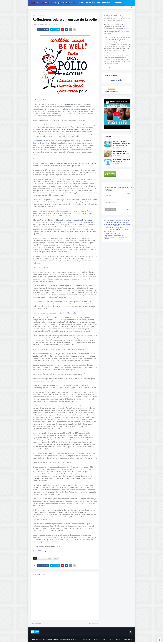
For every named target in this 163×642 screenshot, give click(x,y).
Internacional (40, 15)
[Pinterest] (62, 29)
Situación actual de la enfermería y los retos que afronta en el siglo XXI (121, 143)
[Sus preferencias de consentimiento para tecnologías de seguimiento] (159, 640)
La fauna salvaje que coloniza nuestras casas (121, 152)
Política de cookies (114, 639)
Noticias (49, 558)
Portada (56, 558)
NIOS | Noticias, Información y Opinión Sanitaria (61, 639)
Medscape (36, 263)
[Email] (70, 29)
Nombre (108, 196)
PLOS (58, 546)
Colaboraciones (127, 639)
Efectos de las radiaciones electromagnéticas (121, 160)
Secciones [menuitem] (89, 3)
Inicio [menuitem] (81, 3)
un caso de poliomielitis (65, 104)
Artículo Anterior (36, 623)
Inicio (34, 15)
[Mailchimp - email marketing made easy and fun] (128, 210)
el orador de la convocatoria (51, 433)
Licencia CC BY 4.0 (39, 551)
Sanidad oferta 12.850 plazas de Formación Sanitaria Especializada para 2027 (116, 229)
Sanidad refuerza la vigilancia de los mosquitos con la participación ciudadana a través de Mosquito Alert (116, 235)
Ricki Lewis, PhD (40, 100)
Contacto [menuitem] (119, 3)
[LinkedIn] (66, 29)
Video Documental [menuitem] (104, 3)
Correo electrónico (111, 202)
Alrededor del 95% (39, 141)
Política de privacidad (99, 639)
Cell (56, 397)
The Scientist (72, 313)
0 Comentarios (58, 24)
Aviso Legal (86, 639)
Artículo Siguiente (93, 623)
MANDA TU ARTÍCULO (117, 80)
